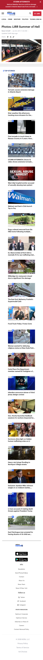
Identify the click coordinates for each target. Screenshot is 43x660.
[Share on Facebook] (8, 37)
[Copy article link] (13, 37)
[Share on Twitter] (10, 37)
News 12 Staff (6, 31)
